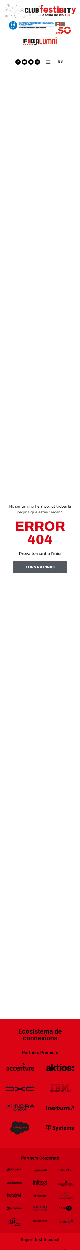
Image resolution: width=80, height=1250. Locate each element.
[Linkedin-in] (18, 62)
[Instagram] (37, 62)
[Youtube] (31, 62)
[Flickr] (24, 62)
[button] (48, 62)
